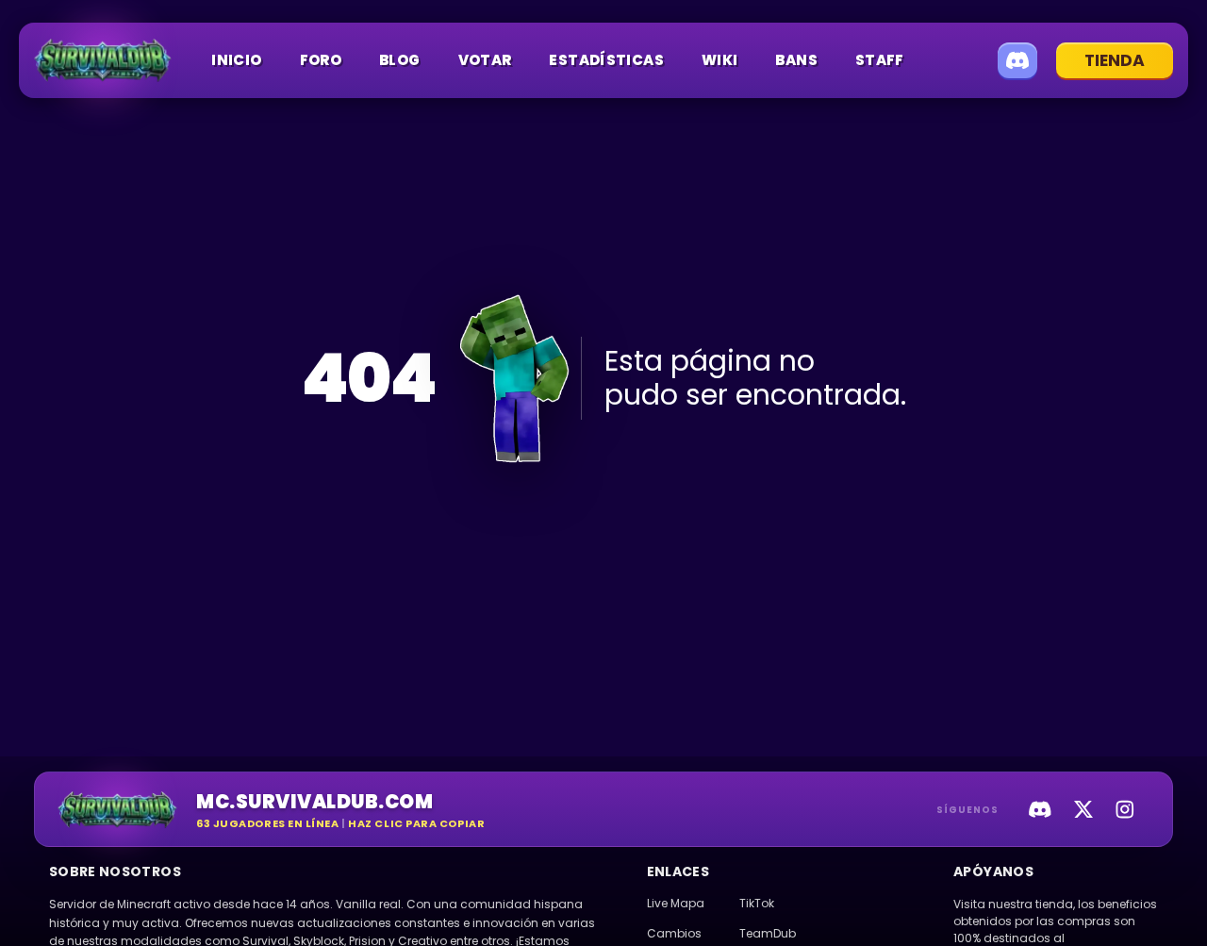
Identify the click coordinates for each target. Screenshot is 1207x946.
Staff (879, 60)
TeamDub (767, 933)
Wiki (720, 60)
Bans (796, 60)
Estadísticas (606, 60)
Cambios (674, 933)
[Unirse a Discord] (1017, 60)
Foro (321, 60)
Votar (485, 60)
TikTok (756, 903)
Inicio (236, 60)
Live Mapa (675, 903)
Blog (400, 60)
